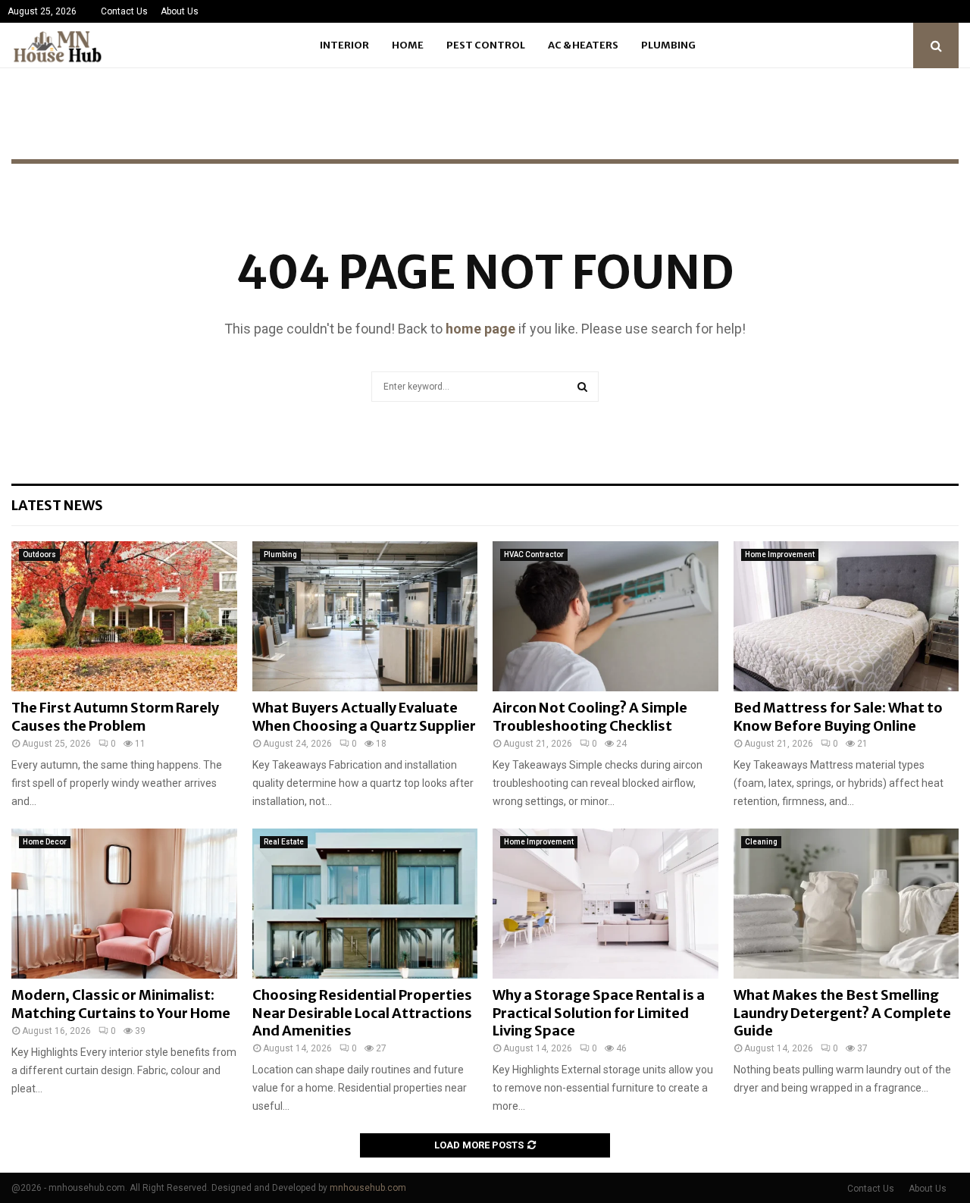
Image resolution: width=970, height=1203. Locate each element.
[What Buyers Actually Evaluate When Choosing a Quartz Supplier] (365, 616)
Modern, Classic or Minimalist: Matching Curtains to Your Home (120, 1003)
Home (408, 45)
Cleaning (761, 842)
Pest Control (485, 45)
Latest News (57, 505)
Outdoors (39, 554)
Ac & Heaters (583, 45)
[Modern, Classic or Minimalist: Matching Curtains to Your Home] (124, 904)
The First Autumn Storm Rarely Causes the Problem (115, 716)
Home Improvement (780, 554)
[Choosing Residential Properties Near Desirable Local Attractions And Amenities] (365, 904)
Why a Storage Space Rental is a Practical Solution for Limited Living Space (599, 1012)
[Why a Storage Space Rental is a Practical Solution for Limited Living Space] (605, 904)
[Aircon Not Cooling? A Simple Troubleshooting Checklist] (605, 616)
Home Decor (45, 842)
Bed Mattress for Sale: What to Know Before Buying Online (838, 716)
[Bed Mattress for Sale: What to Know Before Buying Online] (846, 616)
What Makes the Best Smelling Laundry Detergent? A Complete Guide (842, 1012)
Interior (344, 45)
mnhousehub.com (368, 1188)
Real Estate (284, 842)
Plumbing (668, 45)
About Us (180, 11)
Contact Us (124, 11)
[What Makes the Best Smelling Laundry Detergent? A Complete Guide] (846, 904)
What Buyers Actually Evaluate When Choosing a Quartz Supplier (364, 716)
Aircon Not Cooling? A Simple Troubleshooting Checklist (590, 716)
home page (480, 329)
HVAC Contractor (534, 554)
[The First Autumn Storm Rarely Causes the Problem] (124, 616)
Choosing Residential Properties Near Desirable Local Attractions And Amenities (362, 1012)
